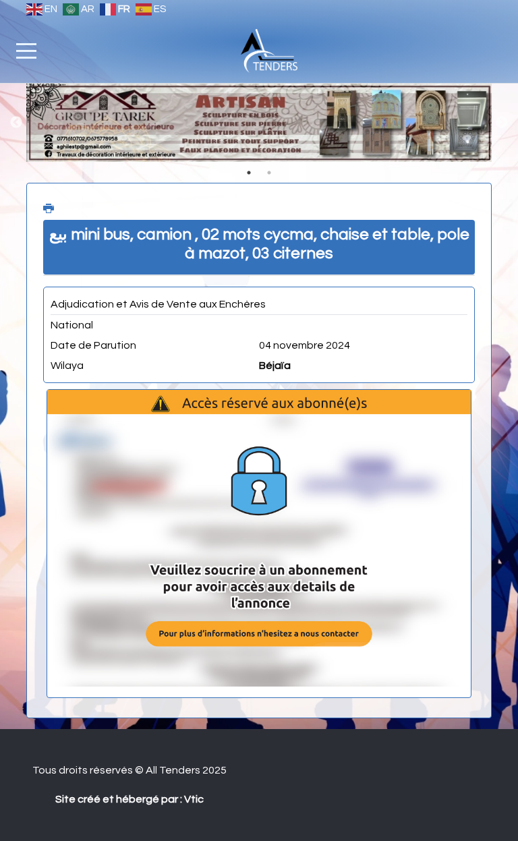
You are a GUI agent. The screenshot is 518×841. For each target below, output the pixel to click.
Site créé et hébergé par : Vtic (129, 799)
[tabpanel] (259, 123)
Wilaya (67, 365)
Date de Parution (93, 345)
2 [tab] (269, 172)
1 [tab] (249, 172)
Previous (16, 122)
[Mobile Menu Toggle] (26, 50)
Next (502, 122)
